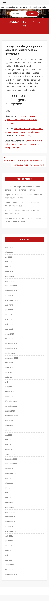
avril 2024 (9, 382)
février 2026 (9, 276)
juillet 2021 (9, 541)
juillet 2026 (9, 252)
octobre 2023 (10, 411)
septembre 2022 (11, 473)
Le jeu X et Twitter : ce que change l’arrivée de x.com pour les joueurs (23, 196)
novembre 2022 (11, 464)
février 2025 (9, 334)
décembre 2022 (11, 459)
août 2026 (9, 247)
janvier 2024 (10, 396)
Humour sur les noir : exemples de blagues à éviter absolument (22, 212)
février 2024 (9, 392)
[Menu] (4, 2)
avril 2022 (9, 497)
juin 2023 (8, 430)
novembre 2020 (11, 574)
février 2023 (9, 449)
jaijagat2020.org (24, 22)
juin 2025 (8, 315)
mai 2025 (8, 319)
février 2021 (9, 565)
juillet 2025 (9, 310)
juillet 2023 (9, 425)
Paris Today (26, 135)
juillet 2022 (9, 483)
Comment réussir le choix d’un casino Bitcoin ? (24, 161)
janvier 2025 (10, 339)
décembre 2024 (11, 343)
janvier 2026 (10, 281)
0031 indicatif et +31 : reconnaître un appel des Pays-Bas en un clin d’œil (23, 220)
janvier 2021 (10, 570)
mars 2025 (9, 329)
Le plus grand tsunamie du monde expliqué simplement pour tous (22, 204)
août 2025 (9, 305)
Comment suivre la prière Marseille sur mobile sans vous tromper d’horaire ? (23, 144)
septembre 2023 (11, 416)
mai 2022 (8, 493)
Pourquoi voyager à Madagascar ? (27, 165)
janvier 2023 (10, 454)
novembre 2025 (11, 291)
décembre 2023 (11, 401)
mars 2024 (9, 387)
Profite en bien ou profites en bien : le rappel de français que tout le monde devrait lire (24, 188)
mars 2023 (9, 445)
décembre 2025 (11, 286)
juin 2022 (8, 488)
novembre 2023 (11, 406)
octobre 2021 (10, 526)
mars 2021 (9, 560)
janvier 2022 (10, 512)
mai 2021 (8, 550)
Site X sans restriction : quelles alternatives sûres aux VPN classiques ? (21, 119)
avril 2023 (9, 440)
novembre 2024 (11, 348)
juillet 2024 (9, 368)
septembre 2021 (11, 531)
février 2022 (9, 507)
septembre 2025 (11, 300)
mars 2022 (9, 502)
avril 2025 (9, 324)
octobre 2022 (10, 469)
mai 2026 (8, 262)
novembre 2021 (11, 521)
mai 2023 (8, 435)
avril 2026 (9, 266)
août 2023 (9, 420)
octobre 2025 (10, 295)
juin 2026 (8, 257)
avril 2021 (9, 555)
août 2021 (9, 536)
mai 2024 (8, 377)
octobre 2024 (10, 353)
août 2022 (9, 478)
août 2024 (9, 363)
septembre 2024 (11, 358)
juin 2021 (8, 546)
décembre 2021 (11, 517)
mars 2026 (9, 271)
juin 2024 (8, 372)
